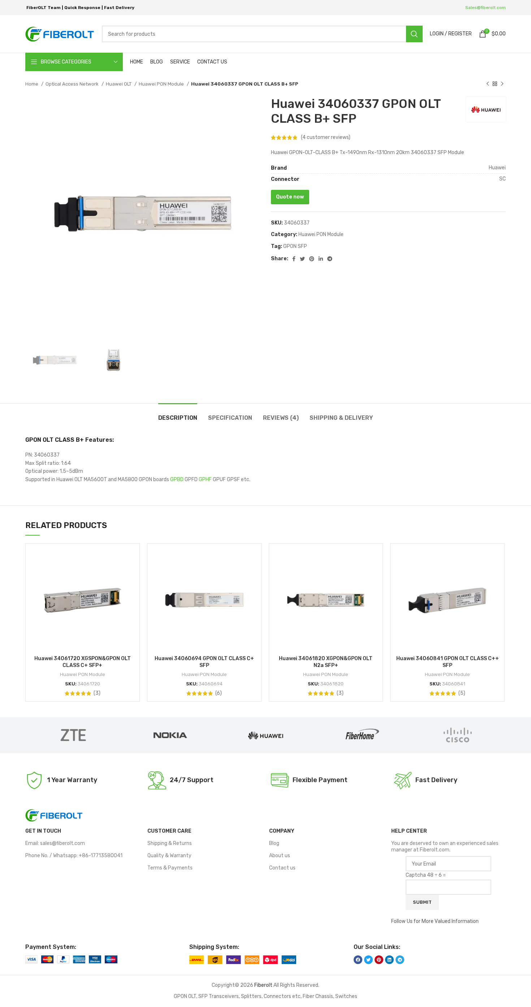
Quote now (290, 197)
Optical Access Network (73, 84)
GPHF (205, 479)
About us (279, 856)
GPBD (177, 479)
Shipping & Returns (169, 843)
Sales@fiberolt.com (485, 7)
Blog (274, 843)
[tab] (177, 414)
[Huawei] (265, 735)
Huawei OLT (119, 84)
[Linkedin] (389, 959)
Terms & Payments (170, 868)
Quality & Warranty (169, 856)
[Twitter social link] (302, 258)
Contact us (282, 868)
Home (32, 84)
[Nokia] (169, 735)
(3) (97, 693)
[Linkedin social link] (320, 258)
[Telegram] (400, 959)
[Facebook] (358, 959)
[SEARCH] (414, 34)
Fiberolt (263, 985)
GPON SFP (295, 246)
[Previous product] (487, 84)
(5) (461, 693)
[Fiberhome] (362, 735)
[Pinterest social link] (311, 258)
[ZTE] (73, 735)
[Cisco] (458, 735)
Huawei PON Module (162, 84)
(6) (218, 693)
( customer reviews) (325, 137)
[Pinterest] (379, 959)
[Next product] (502, 84)
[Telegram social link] (329, 258)
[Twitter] (368, 959)
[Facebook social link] (294, 258)
